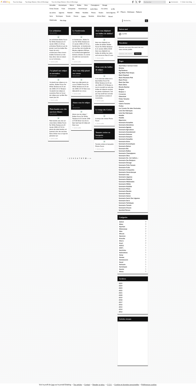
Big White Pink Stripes (126, 73)
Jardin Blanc (94, 9)
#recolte (122, 238)
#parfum (122, 226)
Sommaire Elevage (125, 163)
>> (90, 158)
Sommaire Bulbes (125, 151)
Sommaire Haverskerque (127, 172)
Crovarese (122, 94)
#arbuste (122, 264)
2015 (120, 307)
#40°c (121, 248)
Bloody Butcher (124, 87)
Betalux (121, 68)
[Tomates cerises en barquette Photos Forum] (104, 142)
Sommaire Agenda (125, 127)
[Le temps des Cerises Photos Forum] (104, 116)
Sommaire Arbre (124, 141)
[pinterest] (139, 2)
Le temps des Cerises (104, 110)
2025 (120, 283)
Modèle (121, 115)
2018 (120, 300)
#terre (121, 241)
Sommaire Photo (124, 189)
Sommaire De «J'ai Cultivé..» (128, 158)
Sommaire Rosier (125, 193)
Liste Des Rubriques (126, 111)
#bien (121, 224)
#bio (120, 231)
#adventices (123, 252)
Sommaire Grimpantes (126, 170)
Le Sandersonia (79, 31)
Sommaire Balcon (125, 146)
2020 (120, 295)
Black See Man (124, 82)
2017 (120, 302)
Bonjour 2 (122, 92)
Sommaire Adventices (126, 125)
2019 (120, 297)
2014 (120, 309)
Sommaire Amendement (127, 132)
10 (85, 158)
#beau (121, 271)
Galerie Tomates (124, 103)
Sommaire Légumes (125, 177)
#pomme (122, 236)
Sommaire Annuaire (125, 137)
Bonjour (121, 89)
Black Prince (123, 80)
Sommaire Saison (125, 196)
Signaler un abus (98, 385)
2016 (120, 305)
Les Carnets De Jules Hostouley (130, 108)
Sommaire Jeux (124, 174)
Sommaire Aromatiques (127, 144)
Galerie (83, 16)
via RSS (124, 34)
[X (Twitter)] (136, 2)
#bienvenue (123, 229)
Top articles (77, 385)
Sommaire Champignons (127, 153)
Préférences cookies (148, 385)
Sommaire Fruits (124, 167)
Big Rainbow (123, 70)
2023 (120, 288)
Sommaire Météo (125, 184)
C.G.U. (109, 385)
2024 (120, 286)
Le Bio (113, 9)
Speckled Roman (124, 210)
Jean (53, 385)
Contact (87, 385)
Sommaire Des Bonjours (127, 160)
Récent (110, 16)
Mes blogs (63, 20)
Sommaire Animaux (125, 134)
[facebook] (133, 2)
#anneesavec (123, 260)
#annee (121, 257)
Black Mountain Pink (126, 77)
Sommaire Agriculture (126, 129)
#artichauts (123, 267)
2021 (120, 293)
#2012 (121, 245)
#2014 (121, 222)
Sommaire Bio (124, 148)
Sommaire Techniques (126, 203)
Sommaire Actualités (126, 122)
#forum (121, 234)
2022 (120, 290)
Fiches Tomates (124, 99)
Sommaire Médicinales (126, 182)
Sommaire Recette (125, 191)
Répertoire (122, 120)
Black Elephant (124, 75)
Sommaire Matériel (125, 179)
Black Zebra (123, 85)
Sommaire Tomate (125, 205)
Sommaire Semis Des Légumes (129, 198)
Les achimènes (55, 31)
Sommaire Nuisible (125, 186)
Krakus (121, 106)
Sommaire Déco (124, 155)
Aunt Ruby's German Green (128, 66)
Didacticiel (122, 96)
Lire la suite (54, 62)
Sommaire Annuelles (126, 139)
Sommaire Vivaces (125, 208)
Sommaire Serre (124, 200)
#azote (121, 269)
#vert (121, 243)
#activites (122, 250)
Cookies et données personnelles (126, 385)
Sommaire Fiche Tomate (127, 165)
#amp (121, 255)
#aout (121, 262)
